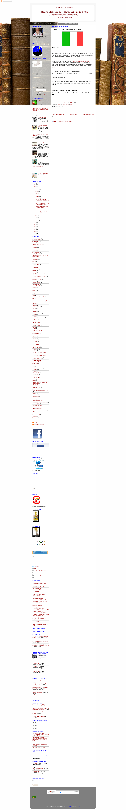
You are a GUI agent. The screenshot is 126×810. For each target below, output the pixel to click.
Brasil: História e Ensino (37, 592)
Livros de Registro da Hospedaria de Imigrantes (43, 143)
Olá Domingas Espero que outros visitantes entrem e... (39, 695)
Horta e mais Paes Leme (37, 166)
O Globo (34, 379)
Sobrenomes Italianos (37, 408)
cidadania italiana (36, 282)
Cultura (34, 290)
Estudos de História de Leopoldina (39, 601)
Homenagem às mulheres (37, 768)
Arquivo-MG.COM (52, 23)
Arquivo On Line (35, 258)
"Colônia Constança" (36, 238)
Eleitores (34, 308)
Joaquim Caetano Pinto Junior (38, 355)
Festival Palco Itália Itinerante (38, 324)
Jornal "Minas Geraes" (37, 357)
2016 (35, 184)
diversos (34, 298)
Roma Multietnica (36, 406)
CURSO (34, 293)
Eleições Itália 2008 (36, 306)
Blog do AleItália (35, 591)
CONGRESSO (35, 288)
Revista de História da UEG (38, 400)
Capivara (34, 270)
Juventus (67, 104)
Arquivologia (35, 259)
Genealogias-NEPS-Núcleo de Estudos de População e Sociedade (40, 608)
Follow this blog (40, 445)
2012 (35, 226)
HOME (34, 23)
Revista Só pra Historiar (37, 405)
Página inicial (73, 114)
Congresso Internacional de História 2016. (43, 160)
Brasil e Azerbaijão (36, 765)
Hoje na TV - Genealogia (43, 173)
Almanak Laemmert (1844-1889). (39, 583)
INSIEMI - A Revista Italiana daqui (39, 352)
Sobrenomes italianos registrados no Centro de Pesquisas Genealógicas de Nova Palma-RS (40, 109)
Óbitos (33, 380)
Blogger (78, 806)
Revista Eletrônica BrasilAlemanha (39, 402)
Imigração (34, 341)
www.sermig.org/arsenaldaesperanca (80, 61)
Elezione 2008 (35, 309)
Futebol (63, 104)
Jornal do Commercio (36, 360)
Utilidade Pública (35, 413)
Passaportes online (42, 117)
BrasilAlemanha (35, 267)
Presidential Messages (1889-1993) (39, 622)
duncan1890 (68, 806)
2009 (35, 231)
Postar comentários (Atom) (61, 116)
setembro (37, 193)
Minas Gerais (35, 374)
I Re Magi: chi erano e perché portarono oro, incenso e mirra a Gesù (40, 709)
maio (36, 217)
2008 (35, 233)
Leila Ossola (36, 422)
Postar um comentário (58, 108)
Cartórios (34, 272)
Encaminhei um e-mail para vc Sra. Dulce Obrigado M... (39, 684)
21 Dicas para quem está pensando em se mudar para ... (42, 200)
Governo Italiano (35, 333)
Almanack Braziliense (36, 581)
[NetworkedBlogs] (41, 443)
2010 (35, 229)
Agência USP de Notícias (37, 244)
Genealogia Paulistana (37, 605)
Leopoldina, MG (35, 663)
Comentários (37, 491)
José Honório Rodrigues (37, 361)
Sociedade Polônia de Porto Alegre (39, 410)
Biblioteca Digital (35, 264)
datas (33, 295)
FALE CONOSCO (73, 23)
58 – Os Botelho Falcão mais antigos (40, 641)
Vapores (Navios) (36, 414)
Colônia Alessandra (36, 285)
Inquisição (34, 350)
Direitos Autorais (42, 23)
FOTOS (34, 327)
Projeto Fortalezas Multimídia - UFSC (40, 390)
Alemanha (34, 247)
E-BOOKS (34, 303)
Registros (34, 393)
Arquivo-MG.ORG (63, 23)
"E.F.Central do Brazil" (37, 239)
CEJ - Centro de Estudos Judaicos (39, 276)
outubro (36, 191)
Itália (33, 353)
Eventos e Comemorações (38, 317)
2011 (35, 228)
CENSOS (34, 281)
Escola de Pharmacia (36, 313)
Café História (35, 269)
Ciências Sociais (35, 284)
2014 (35, 222)
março (36, 218)
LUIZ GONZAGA (35, 372)
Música (33, 375)
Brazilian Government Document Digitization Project (39, 595)
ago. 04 (37, 198)
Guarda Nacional (36, 335)
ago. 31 (37, 196)
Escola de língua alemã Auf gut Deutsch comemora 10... (42, 204)
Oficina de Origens (36, 617)
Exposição (34, 319)
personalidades (35, 389)
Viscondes (34, 416)
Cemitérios (34, 277)
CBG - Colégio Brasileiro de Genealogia (40, 273)
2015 (35, 186)
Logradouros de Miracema (38, 611)
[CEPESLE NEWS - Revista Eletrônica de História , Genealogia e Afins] (39, 570)
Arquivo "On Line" (36, 253)
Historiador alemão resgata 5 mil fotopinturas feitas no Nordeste (39, 742)
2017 (35, 183)
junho (36, 215)
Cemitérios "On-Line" (36, 279)
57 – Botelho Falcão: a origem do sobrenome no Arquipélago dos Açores (40, 645)
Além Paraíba (35, 245)
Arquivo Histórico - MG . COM (38, 585)
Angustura (34, 250)
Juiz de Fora (35, 363)
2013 (35, 224)
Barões (33, 262)
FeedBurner (43, 94)
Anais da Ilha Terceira (37, 249)
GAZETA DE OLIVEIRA (37, 330)
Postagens (36, 488)
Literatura (34, 371)
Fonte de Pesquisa (36, 325)
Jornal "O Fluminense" (37, 358)
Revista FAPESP (35, 403)
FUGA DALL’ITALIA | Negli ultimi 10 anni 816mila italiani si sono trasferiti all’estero (40, 712)
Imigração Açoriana (36, 342)
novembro (37, 189)
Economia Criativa (36, 771)
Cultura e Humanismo (37, 292)
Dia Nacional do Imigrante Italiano (39, 647)
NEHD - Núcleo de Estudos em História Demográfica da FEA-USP (40, 615)
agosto (36, 194)
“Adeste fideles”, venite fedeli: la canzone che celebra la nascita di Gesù (39, 705)
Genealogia (34, 331)
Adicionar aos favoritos (39, 548)
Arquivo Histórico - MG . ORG (38, 586)
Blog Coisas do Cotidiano (37, 589)
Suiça (33, 411)
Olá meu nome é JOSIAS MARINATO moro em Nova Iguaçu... (40, 692)
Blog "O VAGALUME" (36, 588)
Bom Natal (40, 100)
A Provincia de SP (36, 241)
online (33, 43)
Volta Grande (35, 417)
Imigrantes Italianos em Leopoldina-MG (40, 609)
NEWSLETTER (35, 377)
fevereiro (37, 220)
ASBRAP (34, 261)
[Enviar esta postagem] (75, 102)
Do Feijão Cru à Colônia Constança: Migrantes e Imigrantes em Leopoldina (40, 300)
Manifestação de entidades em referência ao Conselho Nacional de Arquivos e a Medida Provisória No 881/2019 (39, 739)
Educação (34, 305)
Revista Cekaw (35, 396)
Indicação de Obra (36, 347)
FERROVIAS (35, 320)
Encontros (34, 311)
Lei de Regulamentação (37, 368)
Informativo (34, 349)
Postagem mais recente (59, 114)
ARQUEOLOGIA (35, 252)
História (34, 338)
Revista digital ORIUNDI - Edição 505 (41, 210)
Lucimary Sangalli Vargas (39, 424)
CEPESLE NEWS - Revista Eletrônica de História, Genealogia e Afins (40, 598)
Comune (34, 287)
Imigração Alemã (35, 344)
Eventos (34, 316)
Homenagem (35, 339)
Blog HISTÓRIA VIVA (36, 265)
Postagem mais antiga (87, 114)
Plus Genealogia (35, 621)
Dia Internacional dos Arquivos (38, 296)
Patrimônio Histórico (36, 387)
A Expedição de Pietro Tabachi (38, 716)
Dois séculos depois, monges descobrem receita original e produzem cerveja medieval (40, 734)
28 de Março (35, 763)
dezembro (37, 188)
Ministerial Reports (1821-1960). (39, 612)
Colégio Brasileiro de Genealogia (39, 599)
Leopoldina (34, 369)
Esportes (59, 104)
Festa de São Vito (36, 322)
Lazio (71, 104)
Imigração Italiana (36, 346)
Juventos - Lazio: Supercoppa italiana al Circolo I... (42, 207)
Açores (33, 242)
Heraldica (34, 336)
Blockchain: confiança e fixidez (38, 747)
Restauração (35, 394)
